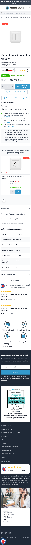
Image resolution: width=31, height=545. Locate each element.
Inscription (15, 372)
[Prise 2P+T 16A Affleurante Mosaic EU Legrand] (15, 163)
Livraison (4, 436)
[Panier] (28, 8)
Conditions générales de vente (10, 433)
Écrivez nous (6, 521)
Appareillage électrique (12, 17)
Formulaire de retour (7, 453)
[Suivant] (4, 200)
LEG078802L (11, 126)
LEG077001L (7, 117)
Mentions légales (6, 429)
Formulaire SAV (6, 450)
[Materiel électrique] (1, 17)
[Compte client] (25, 8)
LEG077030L (7, 122)
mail (20, 141)
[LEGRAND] (10, 70)
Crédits (3, 457)
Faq (2, 440)
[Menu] (3, 8)
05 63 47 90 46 (9, 139)
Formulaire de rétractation (9, 446)
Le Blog (3, 443)
